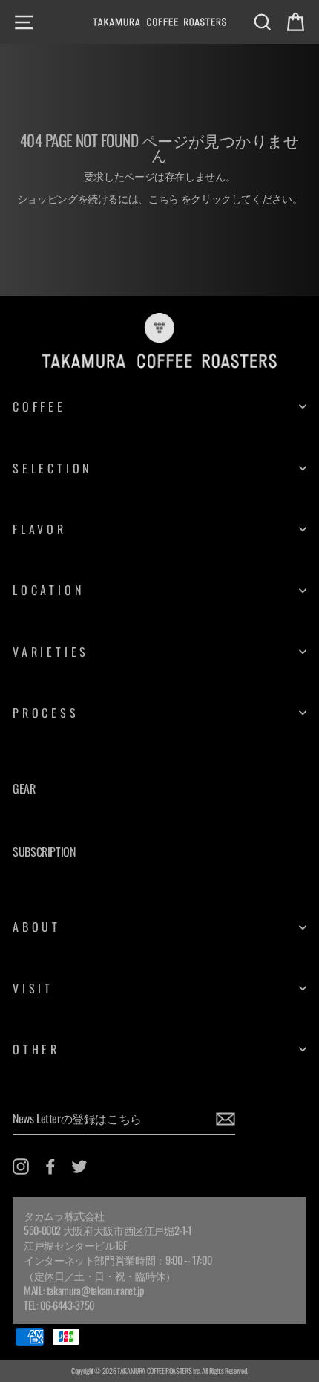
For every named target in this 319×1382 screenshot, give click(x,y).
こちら (163, 198)
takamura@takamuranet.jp (95, 1290)
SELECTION (52, 468)
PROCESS (46, 712)
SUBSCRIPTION (44, 851)
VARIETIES (51, 652)
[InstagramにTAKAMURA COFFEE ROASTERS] (21, 1166)
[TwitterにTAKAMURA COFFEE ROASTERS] (79, 1166)
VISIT (33, 988)
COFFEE (39, 406)
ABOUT (37, 926)
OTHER (36, 1049)
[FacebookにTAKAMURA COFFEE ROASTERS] (50, 1166)
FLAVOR (40, 529)
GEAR (24, 788)
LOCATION (48, 590)
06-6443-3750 (67, 1305)
